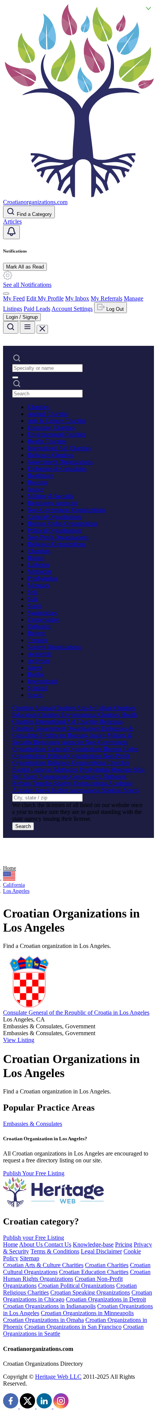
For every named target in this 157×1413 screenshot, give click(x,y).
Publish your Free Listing (33, 1237)
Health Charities (46, 441)
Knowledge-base (93, 1244)
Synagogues (42, 612)
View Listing (18, 1040)
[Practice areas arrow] (15, 377)
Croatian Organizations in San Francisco (73, 1326)
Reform (36, 633)
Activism (38, 660)
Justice (35, 489)
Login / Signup (22, 317)
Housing (37, 482)
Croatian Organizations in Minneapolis (87, 1313)
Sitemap (29, 1258)
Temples (37, 640)
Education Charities (51, 427)
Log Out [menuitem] (114, 309)
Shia (32, 592)
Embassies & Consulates (57, 468)
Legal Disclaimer (101, 1251)
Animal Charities (47, 414)
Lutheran (38, 564)
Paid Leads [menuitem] (37, 308)
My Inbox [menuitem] (77, 298)
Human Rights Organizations (62, 523)
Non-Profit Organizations (57, 537)
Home (9, 868)
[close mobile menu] (42, 329)
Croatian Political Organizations (76, 1285)
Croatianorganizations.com (35, 202)
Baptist (35, 558)
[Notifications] (11, 232)
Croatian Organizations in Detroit (106, 1299)
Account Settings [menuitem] (72, 308)
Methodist (39, 571)
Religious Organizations (56, 544)
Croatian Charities (106, 1265)
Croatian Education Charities (93, 1272)
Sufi (32, 599)
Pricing (123, 1244)
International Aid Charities (59, 448)
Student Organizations (54, 647)
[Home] (78, 195)
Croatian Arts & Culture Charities (43, 1265)
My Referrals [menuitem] (106, 298)
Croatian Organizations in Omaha (43, 1320)
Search (23, 826)
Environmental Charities (56, 434)
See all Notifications (27, 284)
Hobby (35, 674)
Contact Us (57, 1244)
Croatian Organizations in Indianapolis (49, 1306)
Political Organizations (54, 530)
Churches (38, 551)
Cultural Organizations (54, 516)
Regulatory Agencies (52, 503)
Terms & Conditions (54, 1251)
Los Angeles (16, 891)
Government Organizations (60, 462)
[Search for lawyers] (10, 327)
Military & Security (50, 496)
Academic (39, 654)
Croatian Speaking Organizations (90, 1292)
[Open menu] (27, 327)
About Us (31, 1244)
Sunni (34, 606)
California (14, 885)
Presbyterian (42, 578)
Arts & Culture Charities (56, 420)
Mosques (38, 585)
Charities (38, 407)
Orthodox (39, 626)
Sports (35, 695)
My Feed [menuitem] (14, 298)
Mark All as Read (25, 267)
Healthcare (40, 475)
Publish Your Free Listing (33, 1173)
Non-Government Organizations (66, 510)
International (42, 681)
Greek (34, 667)
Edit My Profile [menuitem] (45, 298)
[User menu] (6, 294)
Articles (12, 221)
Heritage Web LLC (58, 1376)
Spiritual (37, 688)
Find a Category (33, 214)
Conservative (43, 619)
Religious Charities (50, 455)
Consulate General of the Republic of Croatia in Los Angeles (76, 1012)
